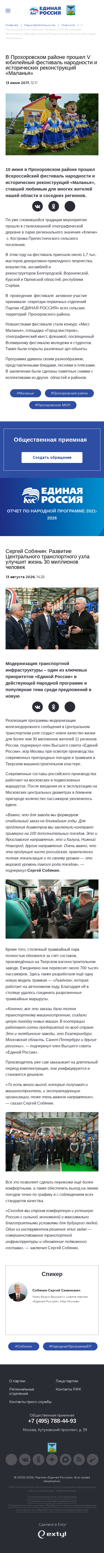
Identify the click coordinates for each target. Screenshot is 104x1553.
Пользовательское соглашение (52, 1496)
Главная (12, 25)
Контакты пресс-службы (30, 1402)
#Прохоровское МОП (52, 405)
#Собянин (23, 1346)
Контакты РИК (68, 1389)
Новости (68, 25)
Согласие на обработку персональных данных (52, 1509)
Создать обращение (52, 457)
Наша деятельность (40, 25)
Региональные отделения (21, 1391)
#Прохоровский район (69, 393)
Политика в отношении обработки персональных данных (52, 1505)
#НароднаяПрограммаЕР (70, 1346)
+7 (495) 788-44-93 (52, 1421)
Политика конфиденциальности (52, 1501)
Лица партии (67, 1381)
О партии (17, 1381)
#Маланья (25, 393)
